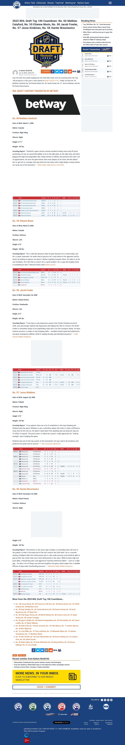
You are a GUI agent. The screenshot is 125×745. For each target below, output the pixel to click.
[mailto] (66, 71)
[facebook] (53, 71)
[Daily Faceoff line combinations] (74, 71)
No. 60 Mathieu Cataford (24, 118)
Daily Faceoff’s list (52, 80)
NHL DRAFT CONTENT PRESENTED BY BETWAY (35, 91)
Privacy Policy (86, 723)
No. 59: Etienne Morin (22, 220)
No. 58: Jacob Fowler (22, 290)
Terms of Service (96, 723)
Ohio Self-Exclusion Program (34, 731)
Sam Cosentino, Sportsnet (51, 444)
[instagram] (105, 700)
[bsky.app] (61, 71)
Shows (50, 2)
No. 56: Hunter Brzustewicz (25, 489)
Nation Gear (83, 2)
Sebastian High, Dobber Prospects (60, 566)
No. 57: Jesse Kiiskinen (23, 392)
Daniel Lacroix (50, 265)
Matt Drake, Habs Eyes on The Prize (51, 165)
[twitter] (57, 71)
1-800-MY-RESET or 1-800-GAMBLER (56, 729)
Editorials (41, 2)
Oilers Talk (30, 2)
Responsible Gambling (108, 723)
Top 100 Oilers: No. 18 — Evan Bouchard (96, 24)
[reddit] (70, 71)
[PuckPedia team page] (78, 71)
